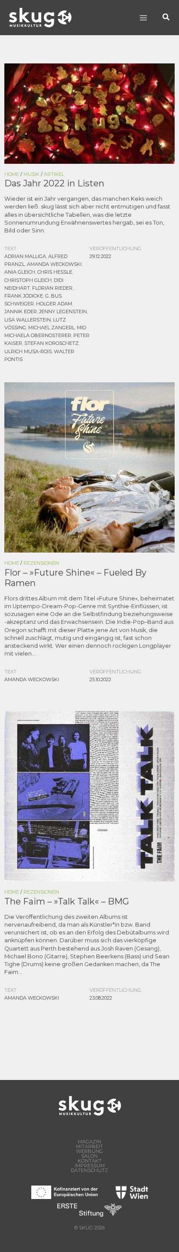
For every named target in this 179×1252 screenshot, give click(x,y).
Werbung (89, 1151)
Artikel (54, 174)
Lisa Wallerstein (27, 320)
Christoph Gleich (28, 280)
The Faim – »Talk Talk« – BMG (66, 901)
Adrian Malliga (25, 256)
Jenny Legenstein (63, 311)
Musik (31, 174)
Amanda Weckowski (54, 264)
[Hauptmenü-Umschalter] (143, 17)
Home (11, 174)
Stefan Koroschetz (51, 343)
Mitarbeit (89, 1146)
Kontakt (90, 1161)
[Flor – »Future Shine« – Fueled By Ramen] (89, 467)
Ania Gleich (19, 272)
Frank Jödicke (23, 296)
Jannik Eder (20, 311)
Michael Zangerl (51, 328)
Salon (89, 1156)
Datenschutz (89, 1170)
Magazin (89, 1141)
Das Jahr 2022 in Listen (54, 183)
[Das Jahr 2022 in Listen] (89, 113)
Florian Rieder (52, 288)
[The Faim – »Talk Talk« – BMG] (89, 796)
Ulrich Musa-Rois (28, 351)
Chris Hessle (54, 272)
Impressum (90, 1165)
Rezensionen (41, 563)
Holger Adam (54, 304)
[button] (166, 17)
